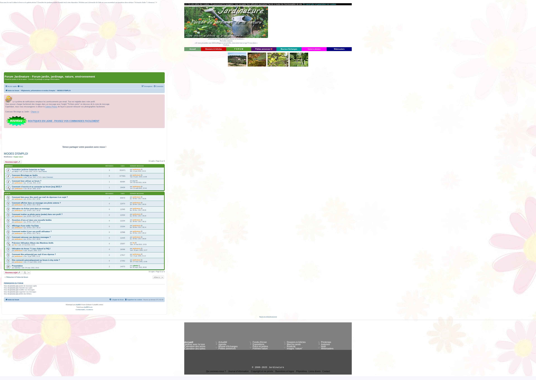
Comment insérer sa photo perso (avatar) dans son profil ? (37, 214)
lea (16, 245)
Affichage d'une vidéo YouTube (25, 226)
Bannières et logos (284, 371)
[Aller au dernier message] (142, 169)
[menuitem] (20, 86)
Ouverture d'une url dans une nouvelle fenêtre (32, 220)
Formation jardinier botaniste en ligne (28, 170)
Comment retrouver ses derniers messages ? (31, 237)
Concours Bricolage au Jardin (25, 175)
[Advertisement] (326, 25)
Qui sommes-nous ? (216, 371)
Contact (326, 371)
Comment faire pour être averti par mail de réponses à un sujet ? (40, 197)
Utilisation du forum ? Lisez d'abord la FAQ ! (31, 249)
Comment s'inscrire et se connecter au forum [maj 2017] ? (37, 187)
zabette (135, 265)
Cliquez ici (35, 112)
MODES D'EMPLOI (16, 153)
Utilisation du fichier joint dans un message (31, 209)
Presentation (17, 266)
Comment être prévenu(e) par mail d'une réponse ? (34, 254)
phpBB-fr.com (88, 307)
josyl (134, 181)
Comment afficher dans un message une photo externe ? (36, 203)
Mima (16, 171)
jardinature (137, 169)
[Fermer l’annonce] (162, 97)
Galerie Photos (51, 107)
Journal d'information (238, 371)
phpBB (78, 304)
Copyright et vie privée (262, 371)
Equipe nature (18, 157)
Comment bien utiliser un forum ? (26, 181)
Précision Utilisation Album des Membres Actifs (32, 243)
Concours (49, 177)
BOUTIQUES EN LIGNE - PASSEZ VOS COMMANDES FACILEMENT (63, 121)
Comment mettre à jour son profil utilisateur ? (32, 231)
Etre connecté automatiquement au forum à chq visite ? (36, 260)
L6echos (17, 268)
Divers (44, 171)
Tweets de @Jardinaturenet (268, 317)
